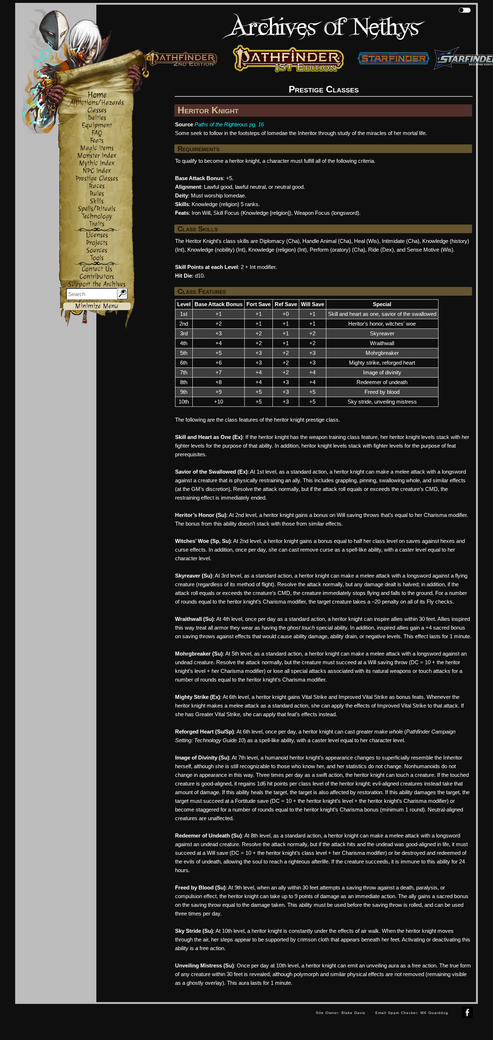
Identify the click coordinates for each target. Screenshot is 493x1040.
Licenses (97, 235)
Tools (97, 258)
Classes (96, 110)
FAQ (96, 133)
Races (97, 186)
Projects (97, 243)
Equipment (97, 125)
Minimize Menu (96, 306)
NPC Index (97, 171)
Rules (97, 193)
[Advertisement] (163, 1020)
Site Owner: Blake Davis (340, 1013)
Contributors (96, 276)
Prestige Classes (96, 178)
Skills (97, 201)
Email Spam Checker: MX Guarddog (411, 1013)
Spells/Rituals (96, 209)
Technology (97, 216)
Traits (96, 224)
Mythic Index (97, 163)
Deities (97, 118)
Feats (97, 140)
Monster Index (97, 156)
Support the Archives (97, 284)
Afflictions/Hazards (97, 102)
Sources (96, 250)
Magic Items (97, 148)
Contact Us (97, 269)
